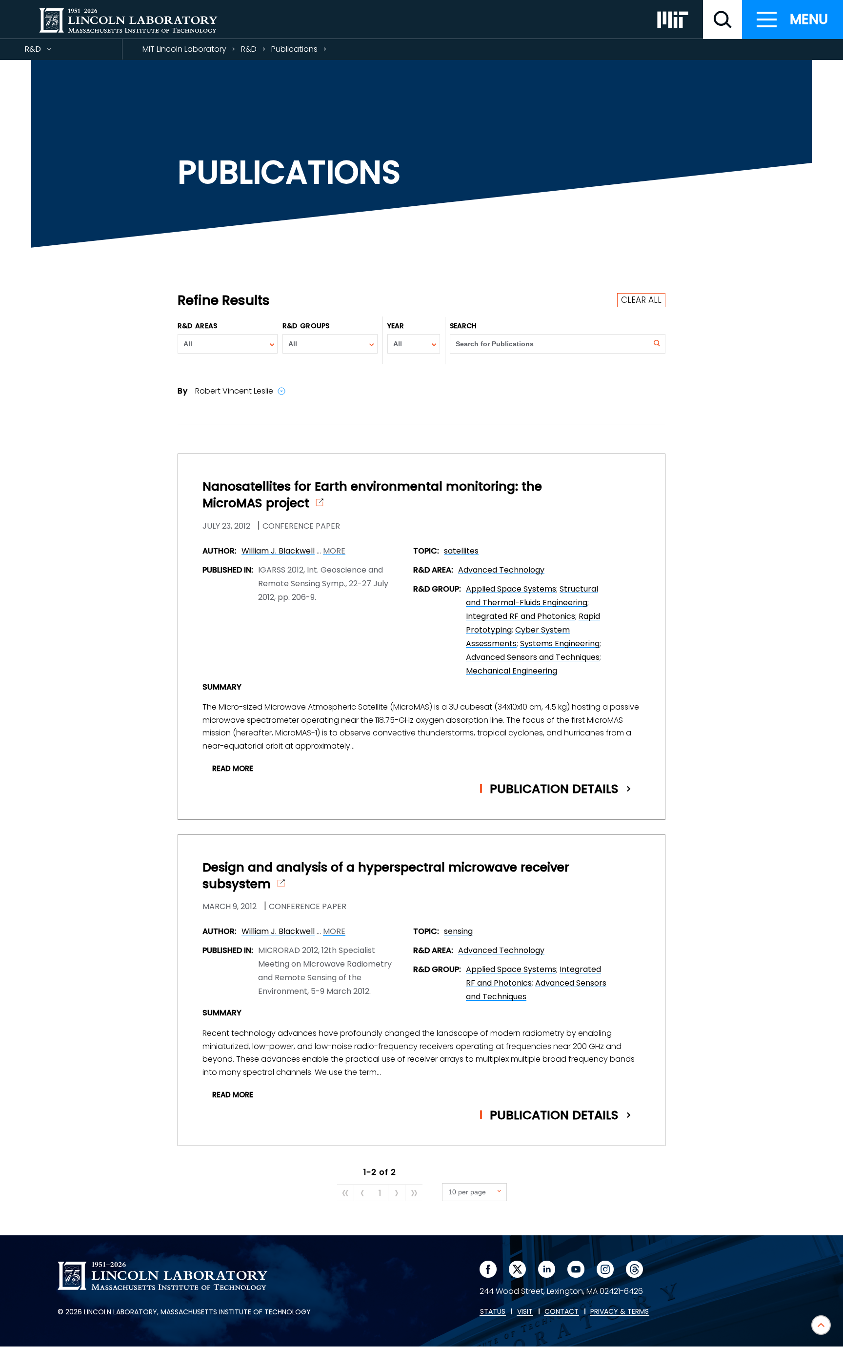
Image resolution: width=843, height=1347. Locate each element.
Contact (561, 1312)
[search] (722, 19)
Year (395, 326)
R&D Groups (305, 326)
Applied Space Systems (511, 588)
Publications (294, 49)
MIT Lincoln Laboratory (184, 49)
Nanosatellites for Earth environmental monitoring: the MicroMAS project (372, 495)
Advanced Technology (501, 569)
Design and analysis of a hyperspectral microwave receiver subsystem (385, 875)
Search (463, 326)
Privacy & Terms (619, 1312)
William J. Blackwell (278, 550)
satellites (461, 550)
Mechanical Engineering (511, 670)
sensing (458, 931)
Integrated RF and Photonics (520, 616)
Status (492, 1312)
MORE (334, 551)
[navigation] (792, 19)
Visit (525, 1312)
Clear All (641, 300)
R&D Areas (197, 326)
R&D (50, 51)
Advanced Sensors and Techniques (533, 657)
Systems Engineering (560, 643)
